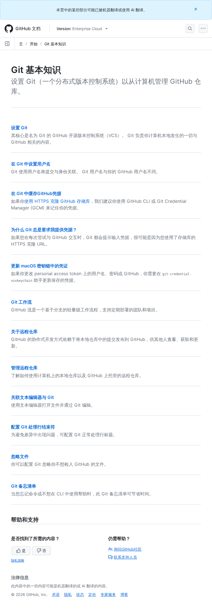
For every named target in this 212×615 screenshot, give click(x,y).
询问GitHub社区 (128, 549)
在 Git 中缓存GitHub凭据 (36, 193)
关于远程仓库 (24, 331)
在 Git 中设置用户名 (31, 164)
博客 (124, 594)
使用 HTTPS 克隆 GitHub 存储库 (57, 201)
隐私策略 (17, 560)
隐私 (68, 594)
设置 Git (19, 127)
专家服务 (108, 594)
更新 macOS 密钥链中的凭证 (39, 266)
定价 (92, 594)
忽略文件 (20, 456)
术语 (56, 594)
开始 (34, 43)
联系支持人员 (125, 557)
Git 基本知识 (55, 43)
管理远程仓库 (24, 367)
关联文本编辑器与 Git (32, 397)
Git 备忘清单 (23, 486)
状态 (80, 594)
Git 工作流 (21, 302)
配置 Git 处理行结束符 (33, 427)
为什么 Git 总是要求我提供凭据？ (44, 229)
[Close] (196, 9)
